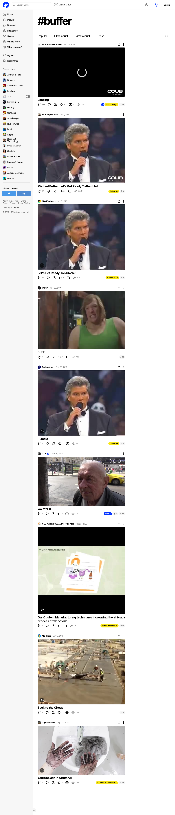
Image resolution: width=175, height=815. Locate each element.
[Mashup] (16, 91)
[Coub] (6, 5)
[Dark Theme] (146, 5)
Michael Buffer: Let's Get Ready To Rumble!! (68, 186)
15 (122, 104)
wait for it (44, 509)
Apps (17, 201)
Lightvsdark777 (49, 723)
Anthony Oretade (50, 115)
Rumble (43, 439)
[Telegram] (24, 193)
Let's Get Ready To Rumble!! (57, 273)
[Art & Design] (16, 118)
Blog (11, 201)
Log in (167, 5)
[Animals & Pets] (16, 74)
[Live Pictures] (16, 124)
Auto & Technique (109, 626)
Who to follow (13, 41)
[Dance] (16, 167)
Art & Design (111, 104)
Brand (23, 201)
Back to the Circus (50, 707)
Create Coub (65, 4)
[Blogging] (16, 80)
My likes (10, 55)
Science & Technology (107, 783)
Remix (107, 514)
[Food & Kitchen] (16, 145)
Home (10, 14)
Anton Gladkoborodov (52, 44)
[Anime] (16, 96)
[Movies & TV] (16, 102)
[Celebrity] (16, 151)
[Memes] (16, 178)
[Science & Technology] (16, 140)
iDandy (45, 288)
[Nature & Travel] (16, 156)
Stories (10, 36)
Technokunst (48, 367)
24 (122, 514)
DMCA (27, 203)
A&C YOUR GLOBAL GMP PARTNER (58, 524)
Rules (20, 203)
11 (122, 626)
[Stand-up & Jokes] (16, 85)
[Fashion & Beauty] (16, 162)
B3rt (44, 454)
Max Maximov (48, 201)
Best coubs (12, 30)
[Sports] (16, 134)
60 (122, 782)
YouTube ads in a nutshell (55, 778)
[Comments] (55, 104)
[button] (167, 36)
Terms (5, 203)
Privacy (13, 203)
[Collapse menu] (34, 810)
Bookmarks (12, 61)
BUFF (41, 352)
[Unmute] (42, 265)
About (5, 201)
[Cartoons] (16, 113)
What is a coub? (14, 47)
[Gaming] (16, 107)
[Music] (16, 129)
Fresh (100, 36)
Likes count (61, 36)
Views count (82, 36)
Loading (43, 100)
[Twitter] (9, 193)
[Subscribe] (28, 96)
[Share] (119, 44)
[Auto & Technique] (16, 173)
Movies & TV (112, 278)
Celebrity (114, 191)
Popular (10, 19)
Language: (11, 208)
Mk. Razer (46, 636)
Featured (11, 25)
